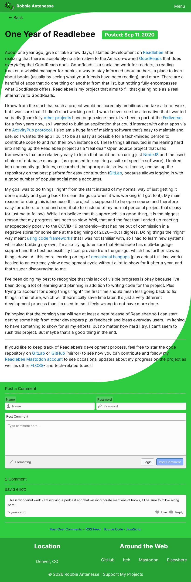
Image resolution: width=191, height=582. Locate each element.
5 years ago (16, 512)
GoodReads (150, 58)
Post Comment (17, 416)
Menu (179, 5)
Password (104, 399)
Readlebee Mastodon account (34, 359)
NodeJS (151, 154)
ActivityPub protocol (32, 130)
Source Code (113, 529)
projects (63, 117)
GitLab (115, 172)
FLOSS (37, 365)
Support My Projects (123, 574)
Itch (126, 559)
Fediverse (172, 117)
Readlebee (153, 52)
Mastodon (148, 559)
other (49, 117)
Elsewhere (177, 559)
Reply (179, 512)
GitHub (58, 353)
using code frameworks (49, 238)
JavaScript (133, 529)
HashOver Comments (66, 529)
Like (164, 512)
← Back (15, 17)
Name (10, 399)
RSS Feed (93, 529)
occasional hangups (110, 256)
